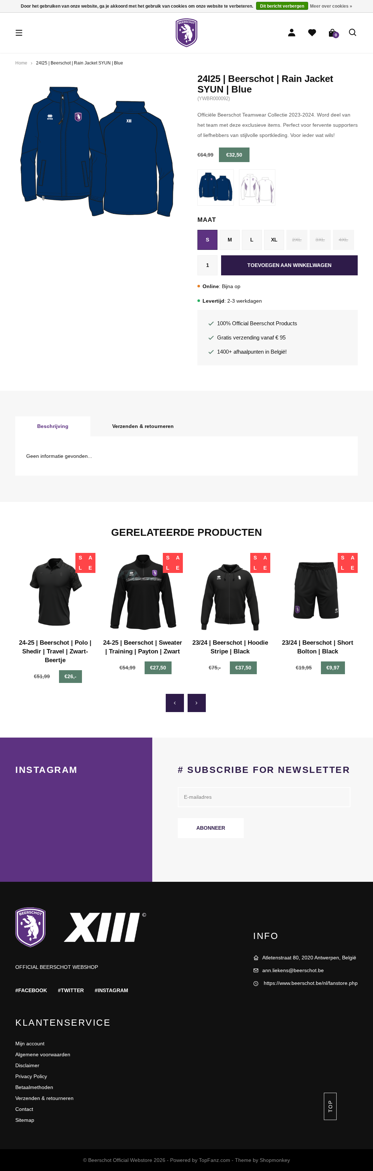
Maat (206, 219)
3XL (320, 240)
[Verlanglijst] (312, 33)
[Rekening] (292, 33)
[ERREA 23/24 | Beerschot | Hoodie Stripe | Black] (230, 593)
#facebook (31, 990)
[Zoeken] (353, 33)
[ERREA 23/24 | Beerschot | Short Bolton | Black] (318, 593)
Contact (24, 1109)
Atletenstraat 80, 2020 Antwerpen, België (309, 957)
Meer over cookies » (331, 6)
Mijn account (29, 1043)
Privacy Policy (31, 1076)
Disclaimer (27, 1065)
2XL (297, 240)
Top (330, 1106)
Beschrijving (52, 426)
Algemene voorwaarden (42, 1054)
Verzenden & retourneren (143, 426)
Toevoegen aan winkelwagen (289, 265)
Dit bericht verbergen (282, 6)
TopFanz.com (214, 1160)
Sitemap (24, 1120)
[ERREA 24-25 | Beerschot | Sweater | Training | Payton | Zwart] (143, 593)
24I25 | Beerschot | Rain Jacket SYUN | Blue (79, 63)
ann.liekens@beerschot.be (293, 970)
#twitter (71, 990)
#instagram (111, 990)
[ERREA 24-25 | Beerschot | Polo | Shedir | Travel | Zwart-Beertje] (55, 593)
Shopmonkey (275, 1160)
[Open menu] (19, 32)
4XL (343, 240)
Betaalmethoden (34, 1087)
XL (274, 240)
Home (21, 63)
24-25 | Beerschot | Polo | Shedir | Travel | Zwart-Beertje (55, 651)
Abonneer (210, 828)
